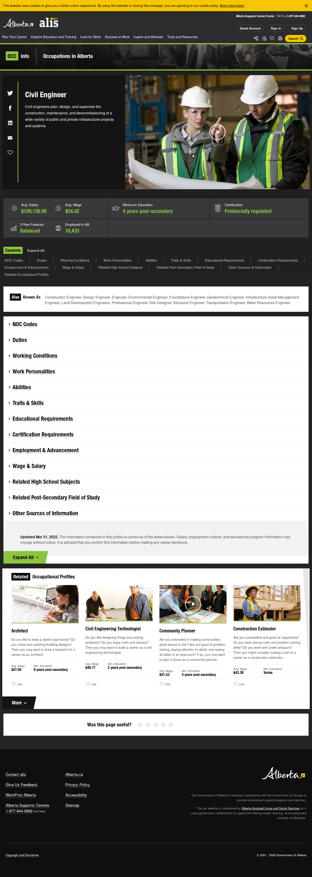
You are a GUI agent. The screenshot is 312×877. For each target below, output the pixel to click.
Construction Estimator (254, 628)
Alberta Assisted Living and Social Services (271, 808)
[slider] (211, 185)
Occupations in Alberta (68, 56)
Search (293, 38)
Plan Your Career (14, 36)
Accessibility (76, 795)
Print (280, 38)
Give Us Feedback (21, 784)
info (18, 56)
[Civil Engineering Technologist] (119, 603)
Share (256, 38)
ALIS (48, 22)
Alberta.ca (74, 774)
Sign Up (297, 28)
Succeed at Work (117, 36)
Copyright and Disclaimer (22, 855)
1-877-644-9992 (296, 16)
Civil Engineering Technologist (113, 628)
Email (10, 137)
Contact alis (16, 774)
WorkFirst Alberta (21, 795)
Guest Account (250, 28)
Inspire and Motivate (148, 36)
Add (264, 38)
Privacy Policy (77, 784)
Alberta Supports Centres (27, 805)
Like (272, 38)
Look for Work (90, 36)
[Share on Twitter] (10, 93)
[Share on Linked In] (10, 123)
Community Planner (177, 630)
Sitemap (72, 805)
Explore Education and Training (53, 36)
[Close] (306, 5)
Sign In (276, 28)
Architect (19, 630)
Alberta (18, 23)
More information (232, 5)
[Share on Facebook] (10, 108)
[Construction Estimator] (267, 603)
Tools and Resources (182, 36)
